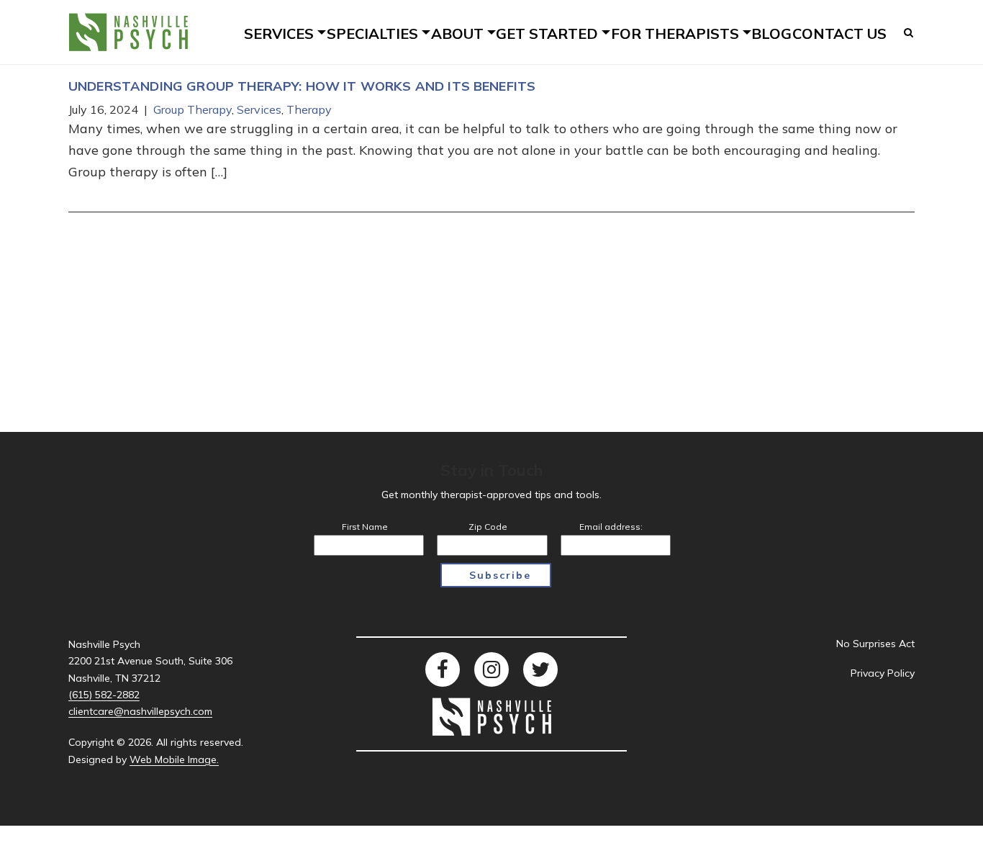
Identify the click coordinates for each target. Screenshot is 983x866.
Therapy (309, 109)
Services (259, 109)
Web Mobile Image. (174, 759)
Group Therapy (192, 109)
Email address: (611, 526)
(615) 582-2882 (104, 694)
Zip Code (487, 526)
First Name (365, 526)
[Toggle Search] (909, 32)
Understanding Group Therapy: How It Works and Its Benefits (301, 86)
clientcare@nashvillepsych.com (140, 711)
